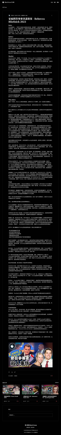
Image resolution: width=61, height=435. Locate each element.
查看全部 (56, 382)
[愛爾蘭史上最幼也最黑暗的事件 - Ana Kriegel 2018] (49, 389)
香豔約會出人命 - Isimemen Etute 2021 (30, 397)
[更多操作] (52, 15)
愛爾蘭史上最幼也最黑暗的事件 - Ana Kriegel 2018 (50, 397)
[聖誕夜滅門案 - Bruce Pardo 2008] (11, 389)
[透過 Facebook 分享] (9, 372)
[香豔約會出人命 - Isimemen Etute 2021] (30, 389)
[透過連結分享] (14, 372)
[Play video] (30, 354)
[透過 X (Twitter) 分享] (12, 372)
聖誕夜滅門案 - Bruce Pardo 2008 (11, 397)
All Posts (5, 7)
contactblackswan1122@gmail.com (31, 430)
